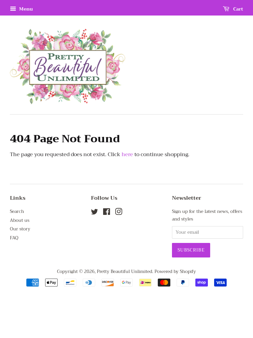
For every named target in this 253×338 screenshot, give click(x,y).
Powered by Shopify (175, 271)
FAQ (14, 238)
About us (19, 220)
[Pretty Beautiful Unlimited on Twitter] (94, 213)
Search (17, 211)
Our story (20, 229)
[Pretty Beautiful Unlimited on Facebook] (106, 213)
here (127, 154)
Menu (25, 9)
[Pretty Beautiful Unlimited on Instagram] (118, 213)
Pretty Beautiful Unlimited (124, 271)
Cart (237, 9)
